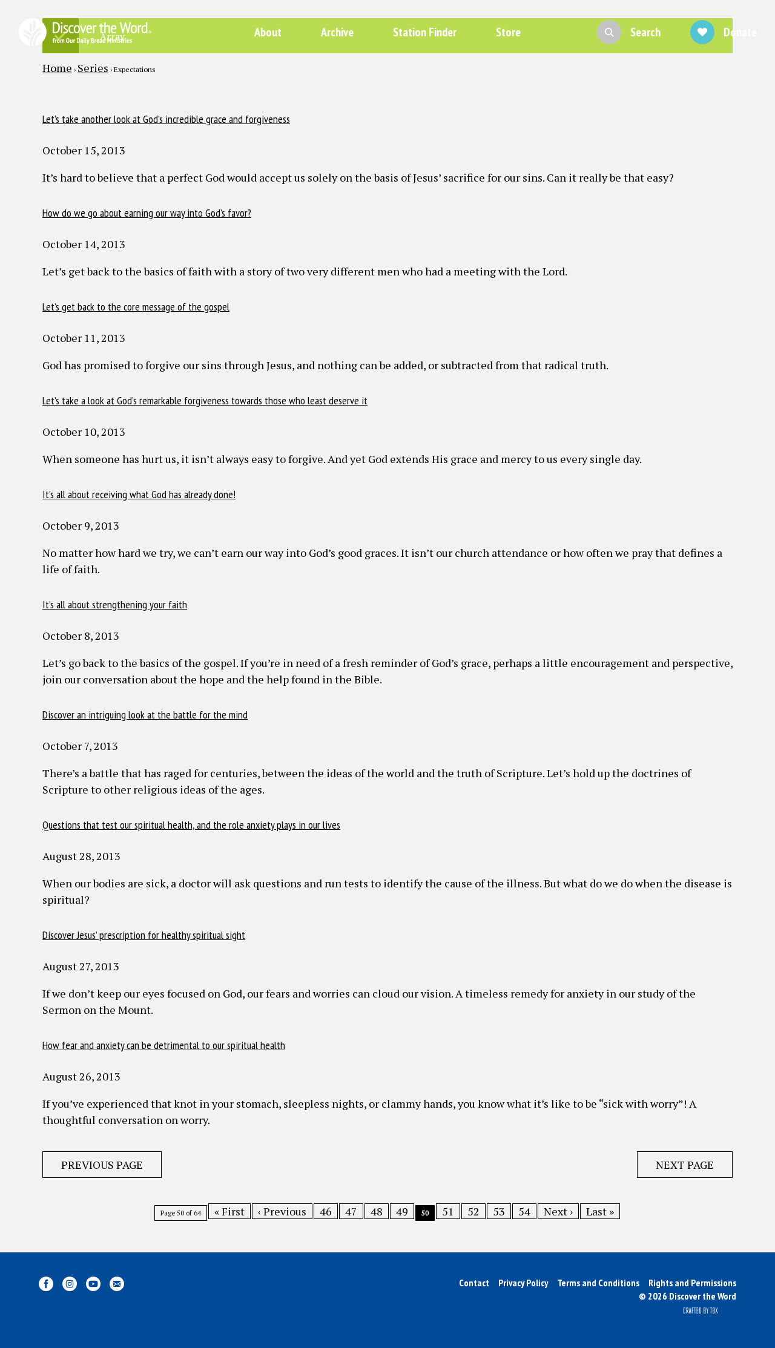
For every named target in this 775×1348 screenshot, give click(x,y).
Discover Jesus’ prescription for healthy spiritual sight (143, 935)
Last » (600, 1211)
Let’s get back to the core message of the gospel (135, 307)
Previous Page (102, 1164)
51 (448, 1211)
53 (499, 1211)
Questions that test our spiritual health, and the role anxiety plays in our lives (191, 825)
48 (377, 1211)
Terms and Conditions (598, 1283)
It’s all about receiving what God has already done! (139, 494)
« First (229, 1211)
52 (473, 1211)
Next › (558, 1211)
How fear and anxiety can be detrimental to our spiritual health (163, 1045)
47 (351, 1211)
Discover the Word (84, 32)
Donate (740, 32)
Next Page (685, 1164)
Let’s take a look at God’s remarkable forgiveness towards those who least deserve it (205, 400)
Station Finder (425, 32)
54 (524, 1211)
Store (508, 32)
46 (326, 1211)
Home (57, 68)
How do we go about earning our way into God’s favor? (146, 213)
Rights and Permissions (692, 1283)
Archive (337, 32)
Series (93, 68)
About (268, 32)
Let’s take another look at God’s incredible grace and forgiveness (166, 119)
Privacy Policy (523, 1283)
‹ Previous (282, 1211)
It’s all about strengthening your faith (114, 604)
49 (402, 1211)
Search (645, 32)
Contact (474, 1283)
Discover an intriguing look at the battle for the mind (145, 715)
